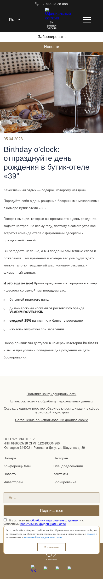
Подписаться (51, 511)
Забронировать (51, 37)
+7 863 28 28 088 (54, 4)
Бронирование (64, 482)
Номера (10, 458)
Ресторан (60, 458)
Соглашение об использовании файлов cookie (51, 420)
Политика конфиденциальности (51, 394)
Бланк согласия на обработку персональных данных (51, 401)
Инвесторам (13, 482)
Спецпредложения (68, 466)
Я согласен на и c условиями (44, 522)
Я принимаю (51, 547)
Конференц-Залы (17, 466)
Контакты (60, 474)
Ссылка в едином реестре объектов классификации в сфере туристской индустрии (51, 410)
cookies (91, 534)
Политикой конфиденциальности (43, 537)
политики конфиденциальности (43, 524)
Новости (51, 47)
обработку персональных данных (54, 520)
